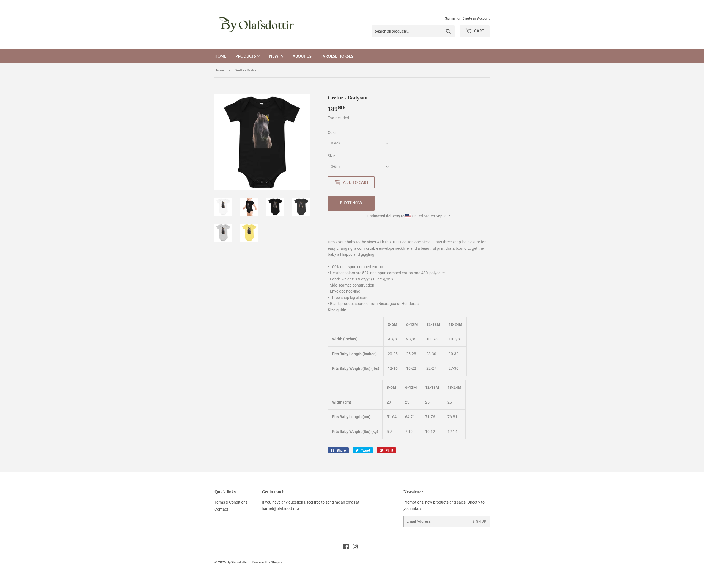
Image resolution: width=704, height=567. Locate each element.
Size (331, 156)
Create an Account (476, 18)
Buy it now (351, 203)
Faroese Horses (337, 56)
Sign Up (479, 521)
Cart (478, 31)
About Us (302, 56)
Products (246, 56)
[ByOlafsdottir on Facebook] (346, 547)
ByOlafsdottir (237, 562)
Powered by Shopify (267, 562)
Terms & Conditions (231, 502)
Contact (221, 509)
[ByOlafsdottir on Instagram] (355, 547)
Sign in (450, 18)
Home (220, 56)
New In (276, 56)
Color (332, 132)
